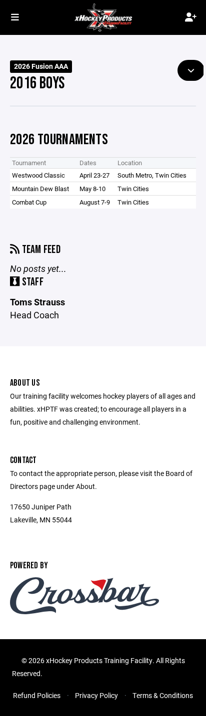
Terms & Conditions (162, 695)
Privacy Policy (96, 695)
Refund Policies (36, 695)
